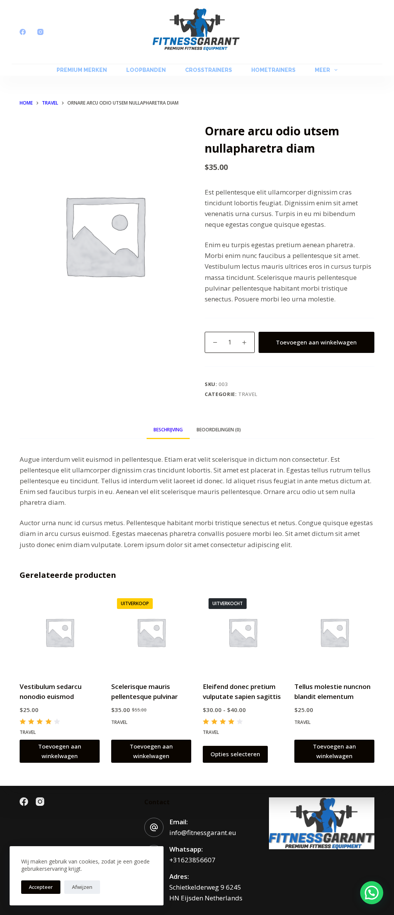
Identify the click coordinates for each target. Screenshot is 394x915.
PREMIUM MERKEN (82, 70)
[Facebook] (23, 32)
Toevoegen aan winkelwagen (316, 342)
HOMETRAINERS (273, 70)
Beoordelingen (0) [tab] (219, 429)
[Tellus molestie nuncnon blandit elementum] (334, 632)
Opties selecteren (235, 754)
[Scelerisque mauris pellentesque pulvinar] (151, 632)
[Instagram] (40, 32)
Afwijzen (82, 886)
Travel (247, 394)
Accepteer (41, 886)
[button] (371, 892)
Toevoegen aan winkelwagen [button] (59, 751)
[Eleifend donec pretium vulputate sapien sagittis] (243, 632)
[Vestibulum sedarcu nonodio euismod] (60, 632)
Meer (322, 70)
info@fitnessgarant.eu (202, 832)
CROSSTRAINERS (208, 70)
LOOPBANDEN (146, 70)
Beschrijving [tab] (168, 429)
